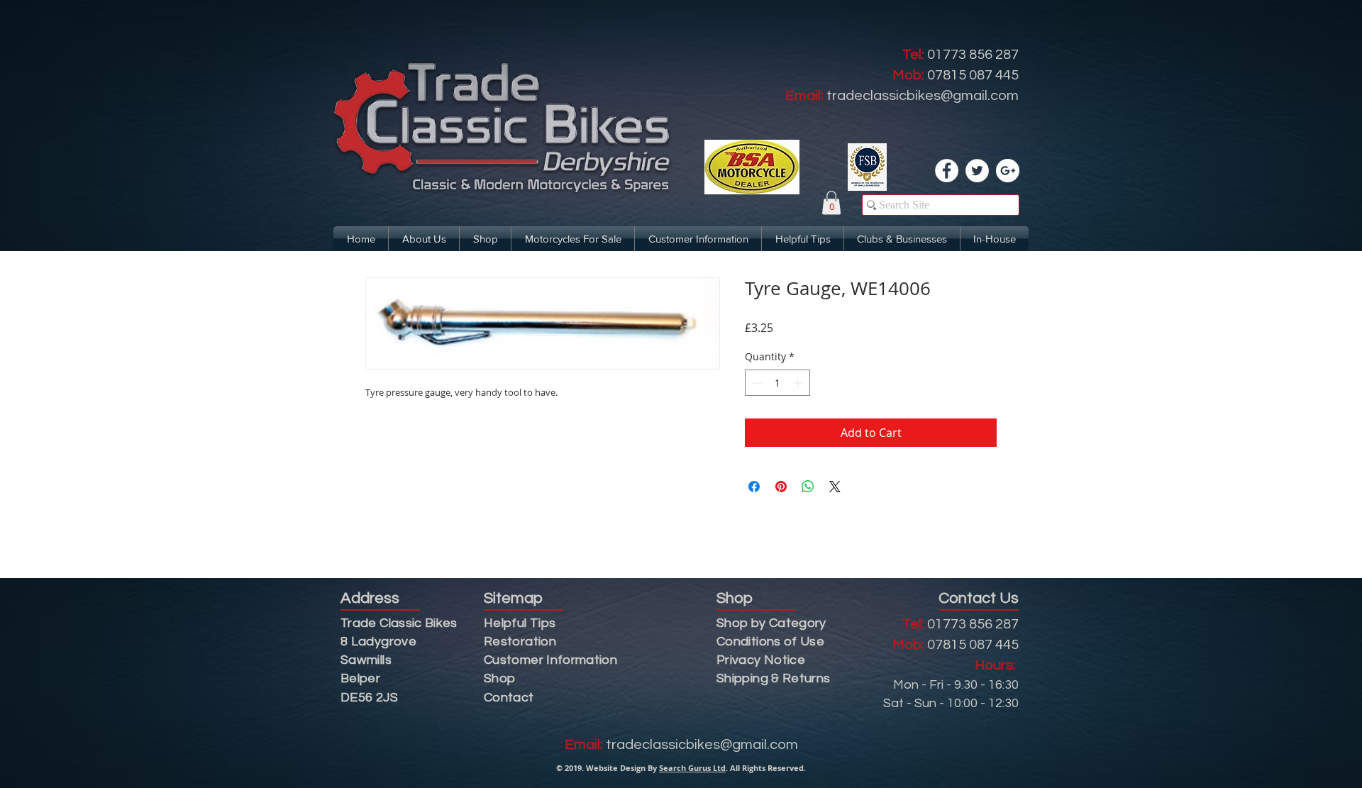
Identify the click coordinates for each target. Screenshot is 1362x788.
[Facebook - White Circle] (946, 170)
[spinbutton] (777, 382)
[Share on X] (834, 486)
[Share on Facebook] (754, 486)
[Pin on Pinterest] (781, 486)
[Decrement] (756, 382)
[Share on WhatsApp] (807, 486)
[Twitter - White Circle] (977, 170)
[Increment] (799, 382)
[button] (831, 202)
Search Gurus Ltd (692, 767)
